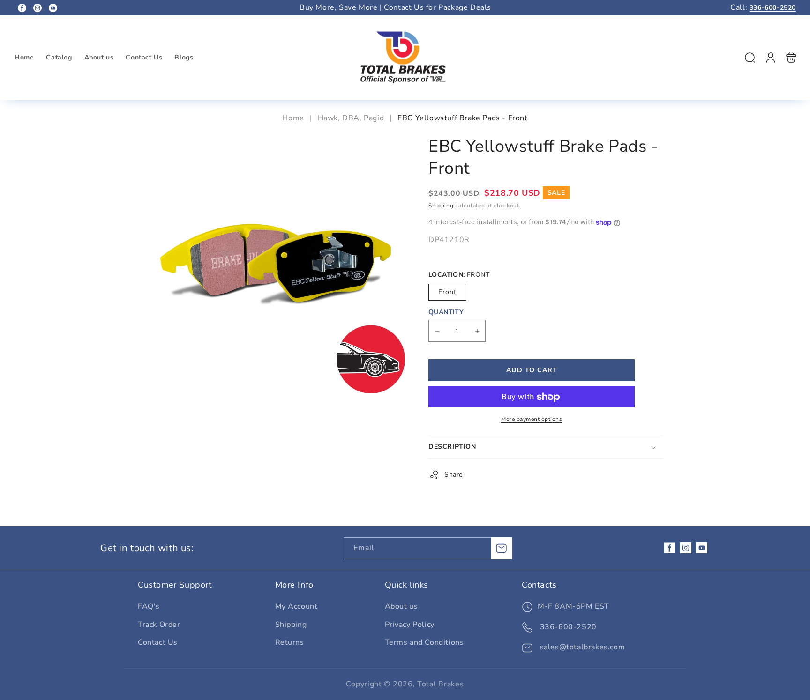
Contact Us (158, 642)
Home (294, 118)
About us (401, 606)
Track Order (159, 624)
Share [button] (453, 475)
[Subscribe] (501, 548)
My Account (296, 606)
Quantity (446, 312)
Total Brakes (440, 684)
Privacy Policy (410, 624)
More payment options (531, 419)
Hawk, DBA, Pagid (351, 118)
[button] (750, 57)
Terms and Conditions (424, 642)
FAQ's (149, 606)
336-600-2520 (773, 7)
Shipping (441, 206)
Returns (289, 642)
